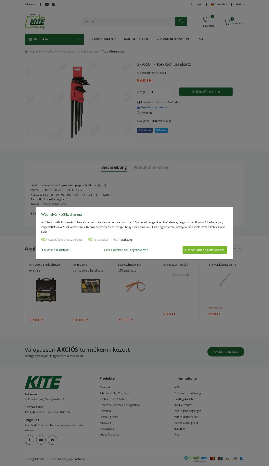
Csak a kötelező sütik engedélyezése (126, 250)
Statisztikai (101, 239)
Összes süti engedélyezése (204, 250)
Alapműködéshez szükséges (65, 239)
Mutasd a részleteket (56, 250)
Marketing (126, 239)
